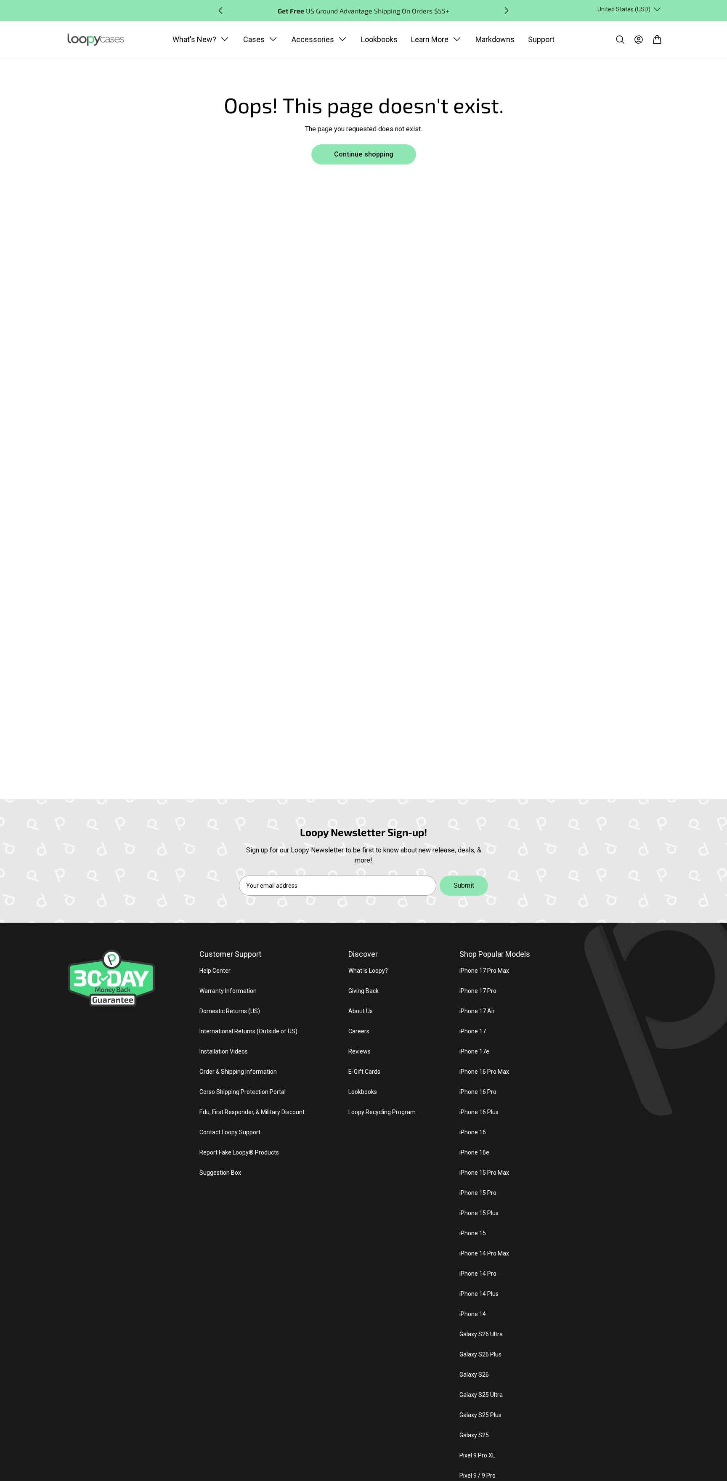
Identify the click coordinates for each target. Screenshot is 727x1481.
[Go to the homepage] (100, 40)
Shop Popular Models (494, 954)
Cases (254, 39)
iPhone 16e (474, 1152)
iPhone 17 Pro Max (484, 970)
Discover (363, 954)
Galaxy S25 (474, 1435)
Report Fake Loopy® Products (239, 1152)
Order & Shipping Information (238, 1071)
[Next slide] (506, 10)
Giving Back (363, 990)
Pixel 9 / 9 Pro (477, 1475)
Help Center (215, 970)
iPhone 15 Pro (477, 1192)
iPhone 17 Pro (477, 990)
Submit (464, 885)
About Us (360, 1011)
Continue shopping (363, 154)
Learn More (429, 39)
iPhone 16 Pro (477, 1091)
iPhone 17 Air (477, 1011)
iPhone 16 (472, 1132)
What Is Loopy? (368, 970)
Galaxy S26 (474, 1374)
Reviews (359, 1051)
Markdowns (495, 39)
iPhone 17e (474, 1051)
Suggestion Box (220, 1172)
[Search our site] (620, 39)
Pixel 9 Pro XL (477, 1455)
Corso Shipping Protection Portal (242, 1091)
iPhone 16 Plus (479, 1112)
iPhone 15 (472, 1233)
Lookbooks (379, 39)
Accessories (313, 39)
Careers (358, 1031)
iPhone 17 (472, 1031)
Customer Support (230, 954)
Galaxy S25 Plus (480, 1415)
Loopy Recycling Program (382, 1112)
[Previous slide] (220, 10)
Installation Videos (223, 1051)
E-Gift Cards (364, 1071)
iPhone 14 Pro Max (484, 1253)
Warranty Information (228, 990)
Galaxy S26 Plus (480, 1354)
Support (541, 39)
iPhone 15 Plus (479, 1213)
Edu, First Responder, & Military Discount (252, 1112)
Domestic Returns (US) (229, 1011)
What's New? (194, 39)
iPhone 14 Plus (479, 1293)
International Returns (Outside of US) (248, 1031)
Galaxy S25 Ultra (481, 1394)
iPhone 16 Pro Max (484, 1071)
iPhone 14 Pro (477, 1273)
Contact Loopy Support (229, 1132)
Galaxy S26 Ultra (481, 1334)
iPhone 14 (472, 1314)
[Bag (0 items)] (657, 39)
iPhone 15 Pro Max (484, 1172)
